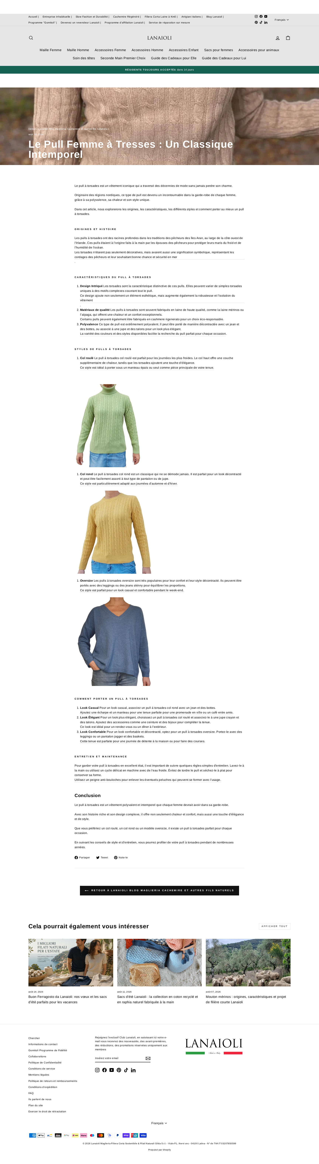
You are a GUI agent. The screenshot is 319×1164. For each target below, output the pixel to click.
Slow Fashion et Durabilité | (92, 16)
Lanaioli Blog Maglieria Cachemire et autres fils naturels (72, 129)
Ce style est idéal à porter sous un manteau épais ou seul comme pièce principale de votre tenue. (147, 367)
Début (32, 129)
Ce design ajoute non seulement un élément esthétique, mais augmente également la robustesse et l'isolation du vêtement (157, 298)
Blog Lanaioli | (215, 16)
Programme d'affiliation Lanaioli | (125, 22)
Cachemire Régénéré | (127, 16)
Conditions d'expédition (42, 1087)
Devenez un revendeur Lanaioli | (81, 22)
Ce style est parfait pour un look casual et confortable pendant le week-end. (132, 590)
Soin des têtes (84, 58)
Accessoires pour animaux (259, 50)
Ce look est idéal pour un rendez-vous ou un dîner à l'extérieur (123, 726)
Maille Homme (78, 50)
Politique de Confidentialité (44, 1062)
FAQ (31, 1093)
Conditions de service (41, 1068)
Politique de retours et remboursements (52, 1081)
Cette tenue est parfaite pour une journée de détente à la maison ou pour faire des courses (142, 741)
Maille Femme (50, 50)
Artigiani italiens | (192, 16)
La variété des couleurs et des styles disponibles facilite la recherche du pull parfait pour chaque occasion (153, 333)
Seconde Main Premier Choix (122, 58)
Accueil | (33, 16)
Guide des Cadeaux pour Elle (173, 58)
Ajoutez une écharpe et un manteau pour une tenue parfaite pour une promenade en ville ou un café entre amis (156, 712)
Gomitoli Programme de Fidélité (47, 1050)
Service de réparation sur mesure (169, 22)
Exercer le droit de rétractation (47, 1111)
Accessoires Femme (110, 50)
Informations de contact (42, 1044)
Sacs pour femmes (218, 50)
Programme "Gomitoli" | (42, 22)
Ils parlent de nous (40, 1099)
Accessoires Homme (147, 50)
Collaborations (37, 1056)
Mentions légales (38, 1074)
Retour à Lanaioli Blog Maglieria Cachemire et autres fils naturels (162, 890)
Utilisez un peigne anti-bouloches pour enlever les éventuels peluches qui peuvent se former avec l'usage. (148, 779)
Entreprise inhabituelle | (57, 16)
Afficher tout (275, 926)
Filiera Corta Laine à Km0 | (161, 16)
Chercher (34, 1038)
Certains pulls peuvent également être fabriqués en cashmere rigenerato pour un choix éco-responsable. (152, 319)
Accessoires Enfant (184, 50)
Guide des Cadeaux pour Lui (224, 58)
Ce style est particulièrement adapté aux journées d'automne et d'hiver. (128, 483)
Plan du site (35, 1105)
